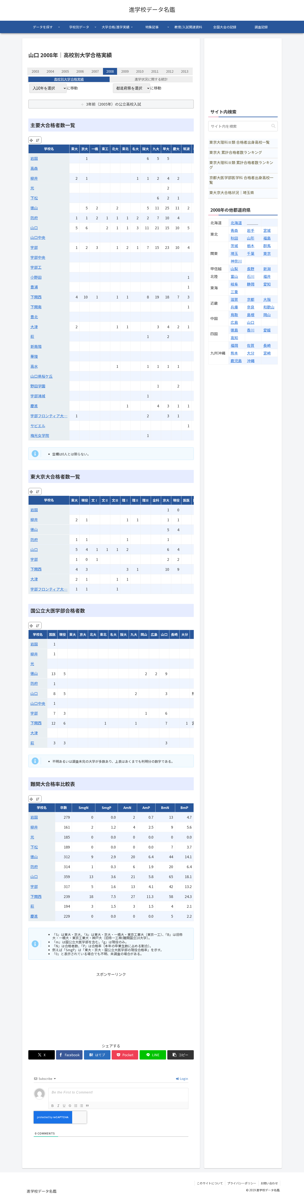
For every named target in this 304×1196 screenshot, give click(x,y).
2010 (140, 71)
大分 (184, 634)
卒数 (63, 807)
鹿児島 (236, 360)
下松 (34, 197)
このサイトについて (210, 1183)
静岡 (250, 284)
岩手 (250, 230)
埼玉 (234, 253)
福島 (267, 238)
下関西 (36, 296)
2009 (125, 71)
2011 (155, 71)
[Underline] (64, 1105)
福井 (267, 276)
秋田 (234, 238)
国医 (52, 634)
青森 (234, 230)
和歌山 (268, 307)
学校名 (49, 148)
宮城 (267, 230)
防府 (34, 217)
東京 (267, 253)
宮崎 (267, 353)
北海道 (236, 222)
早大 (166, 148)
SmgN (84, 807)
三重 (234, 291)
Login (183, 1079)
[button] (180, 1055)
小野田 (36, 277)
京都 (250, 299)
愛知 (267, 284)
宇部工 (36, 267)
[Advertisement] (111, 1007)
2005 (65, 71)
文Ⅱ (105, 500)
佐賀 (250, 345)
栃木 (250, 245)
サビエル (37, 425)
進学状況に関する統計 (151, 79)
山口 (34, 227)
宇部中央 (37, 257)
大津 (34, 326)
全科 (156, 500)
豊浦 (34, 287)
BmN (165, 807)
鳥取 (234, 314)
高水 (34, 366)
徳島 (234, 330)
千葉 (250, 253)
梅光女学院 (39, 435)
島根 (250, 314)
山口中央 (37, 237)
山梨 (234, 268)
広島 (154, 634)
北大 (115, 148)
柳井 (34, 178)
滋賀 (234, 299)
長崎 (174, 634)
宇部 (34, 247)
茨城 (234, 245)
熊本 (234, 353)
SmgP (106, 807)
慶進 (34, 405)
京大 (84, 148)
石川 (250, 276)
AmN (127, 807)
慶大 (176, 148)
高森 (34, 168)
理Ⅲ (145, 500)
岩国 (34, 158)
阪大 (145, 148)
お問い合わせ (269, 1183)
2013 (184, 71)
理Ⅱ (135, 500)
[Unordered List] (81, 1105)
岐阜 (234, 284)
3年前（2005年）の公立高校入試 (113, 104)
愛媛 (267, 330)
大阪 (267, 299)
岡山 (144, 634)
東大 (74, 148)
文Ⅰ (94, 500)
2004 (50, 71)
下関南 (36, 306)
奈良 (250, 307)
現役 (84, 500)
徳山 (34, 207)
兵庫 (234, 307)
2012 (170, 71)
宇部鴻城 (37, 395)
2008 (110, 71)
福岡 (234, 345)
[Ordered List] (76, 1105)
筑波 (186, 148)
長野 (250, 268)
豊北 (34, 316)
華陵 (34, 356)
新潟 (267, 268)
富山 (234, 276)
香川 (250, 330)
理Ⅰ (125, 500)
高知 (234, 337)
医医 (186, 500)
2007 (95, 71)
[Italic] (58, 1105)
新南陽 (36, 346)
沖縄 (250, 360)
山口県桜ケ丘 (41, 376)
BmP (184, 807)
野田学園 (37, 386)
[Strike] (70, 1105)
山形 (250, 238)
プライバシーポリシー (241, 1183)
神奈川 (236, 261)
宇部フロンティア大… (48, 415)
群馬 (267, 245)
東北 (125, 148)
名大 (135, 148)
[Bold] (52, 1105)
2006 (80, 71)
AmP (146, 807)
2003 (35, 71)
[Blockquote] (87, 1105)
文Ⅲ (115, 500)
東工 (105, 148)
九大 (156, 148)
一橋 (94, 148)
